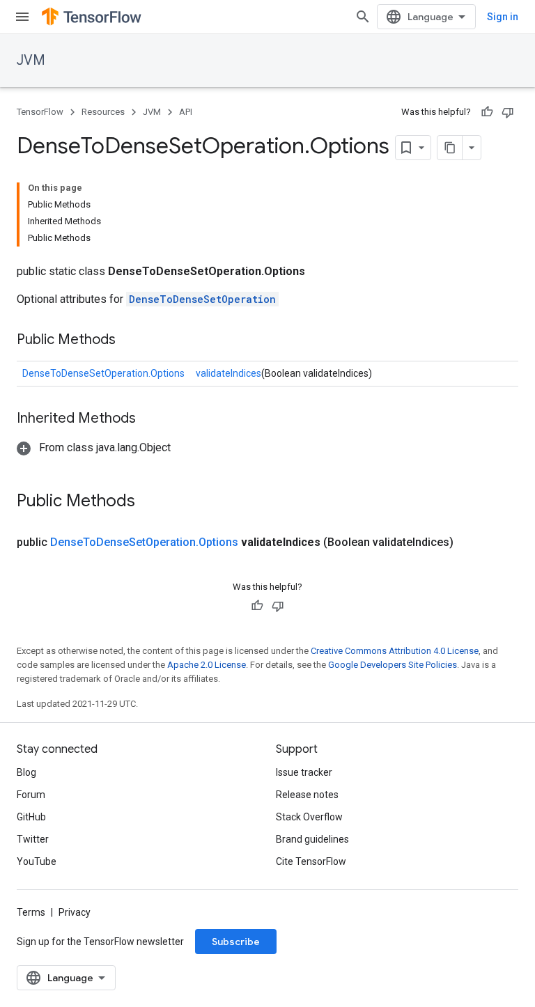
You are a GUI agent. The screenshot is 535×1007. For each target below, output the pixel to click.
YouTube (36, 861)
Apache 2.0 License (206, 664)
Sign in (502, 16)
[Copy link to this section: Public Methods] (130, 340)
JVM (31, 60)
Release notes (307, 794)
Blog (26, 772)
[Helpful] (486, 112)
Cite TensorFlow (311, 861)
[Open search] (363, 16)
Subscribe (236, 941)
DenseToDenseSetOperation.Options (103, 373)
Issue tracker (304, 772)
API (185, 112)
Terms (31, 912)
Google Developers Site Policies (392, 664)
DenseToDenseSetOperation (202, 299)
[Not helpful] (507, 112)
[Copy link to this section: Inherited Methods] (150, 419)
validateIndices (228, 373)
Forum (31, 794)
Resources (103, 112)
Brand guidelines (312, 839)
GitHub (31, 816)
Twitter (33, 839)
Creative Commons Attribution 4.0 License (395, 651)
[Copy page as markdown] (450, 147)
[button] (94, 447)
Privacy (75, 912)
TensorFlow (40, 112)
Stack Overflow (309, 816)
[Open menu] (22, 16)
